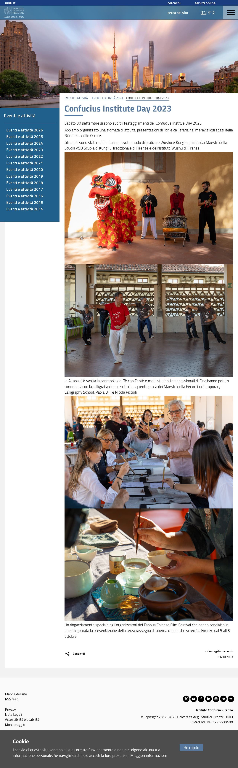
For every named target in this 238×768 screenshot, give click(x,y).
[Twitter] (186, 699)
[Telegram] (223, 699)
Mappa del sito (16, 694)
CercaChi (174, 2)
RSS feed (11, 699)
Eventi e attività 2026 (24, 130)
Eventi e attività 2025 (24, 136)
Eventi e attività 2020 (24, 169)
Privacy (10, 709)
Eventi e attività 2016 (24, 196)
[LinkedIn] (208, 699)
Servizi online (205, 2)
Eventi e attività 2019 (24, 176)
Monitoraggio (15, 724)
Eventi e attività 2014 (24, 209)
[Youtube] (193, 699)
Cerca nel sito (178, 12)
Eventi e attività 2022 (24, 156)
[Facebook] (201, 699)
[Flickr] (231, 699)
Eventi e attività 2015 (24, 202)
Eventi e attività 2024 (24, 143)
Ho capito (191, 747)
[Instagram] (216, 699)
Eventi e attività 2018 (24, 182)
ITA (203, 12)
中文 (212, 12)
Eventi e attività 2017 (24, 189)
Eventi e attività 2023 (107, 98)
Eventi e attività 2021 (24, 163)
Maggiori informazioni (148, 755)
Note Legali (13, 714)
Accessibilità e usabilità (22, 719)
